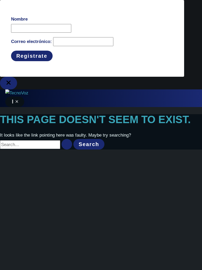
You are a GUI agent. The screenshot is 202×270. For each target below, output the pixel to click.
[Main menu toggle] (14, 102)
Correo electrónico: (32, 41)
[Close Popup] (8, 83)
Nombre (19, 19)
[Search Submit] (67, 144)
